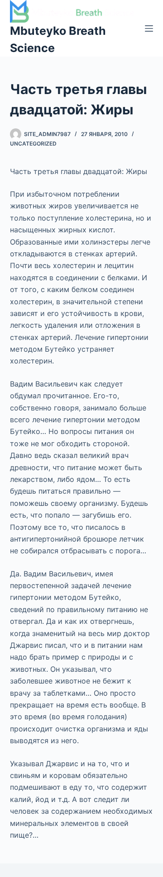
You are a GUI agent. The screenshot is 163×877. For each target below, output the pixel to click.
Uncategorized (33, 143)
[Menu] (149, 28)
